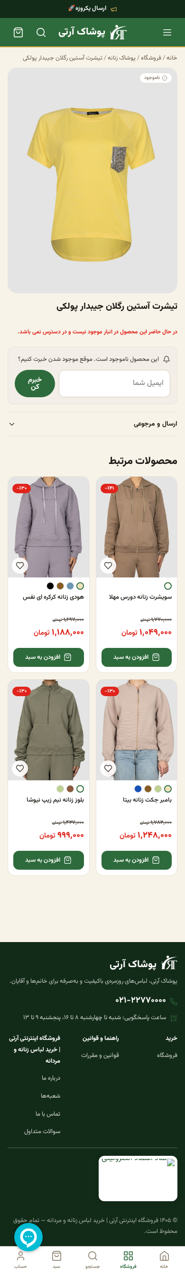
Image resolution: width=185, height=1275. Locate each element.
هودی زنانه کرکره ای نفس (53, 597)
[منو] (167, 32)
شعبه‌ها (50, 1096)
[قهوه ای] (60, 586)
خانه (171, 58)
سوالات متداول (42, 1131)
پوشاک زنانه (122, 58)
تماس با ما (48, 1114)
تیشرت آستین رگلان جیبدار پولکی (62, 58)
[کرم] (80, 586)
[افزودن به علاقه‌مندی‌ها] (108, 566)
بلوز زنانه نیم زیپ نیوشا (55, 800)
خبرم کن (35, 384)
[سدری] (158, 789)
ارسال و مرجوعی (155, 424)
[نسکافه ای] (70, 789)
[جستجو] (40, 32)
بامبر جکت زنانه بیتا (147, 800)
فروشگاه (151, 58)
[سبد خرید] (18, 32)
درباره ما (51, 1078)
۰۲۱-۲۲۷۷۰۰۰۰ (140, 1000)
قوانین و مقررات (100, 1055)
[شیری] (168, 586)
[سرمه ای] (138, 789)
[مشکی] (50, 586)
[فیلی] (70, 586)
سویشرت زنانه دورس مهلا (140, 597)
